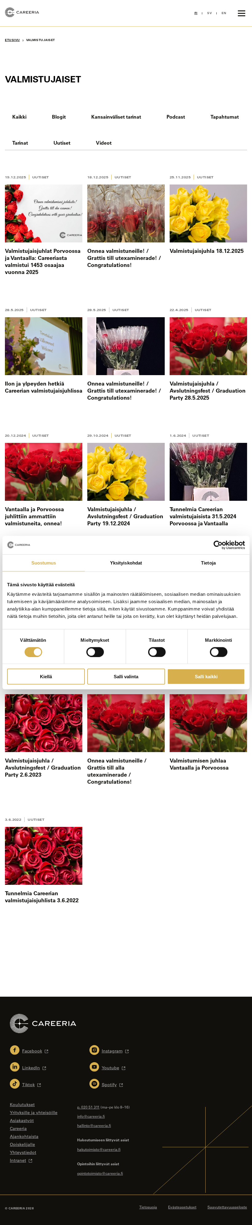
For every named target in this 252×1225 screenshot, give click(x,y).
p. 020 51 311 (88, 1107)
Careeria (18, 1128)
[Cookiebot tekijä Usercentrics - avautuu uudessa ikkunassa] (218, 545)
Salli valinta (126, 676)
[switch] (95, 652)
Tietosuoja (148, 1206)
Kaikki (19, 116)
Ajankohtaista (24, 1136)
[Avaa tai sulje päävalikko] (241, 13)
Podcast (176, 116)
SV (209, 13)
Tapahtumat (225, 116)
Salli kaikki (206, 676)
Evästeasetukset (182, 1206)
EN (224, 13)
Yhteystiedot (23, 1152)
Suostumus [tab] (43, 562)
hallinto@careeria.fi (94, 1125)
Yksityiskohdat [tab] (126, 562)
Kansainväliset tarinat (116, 116)
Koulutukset (22, 1104)
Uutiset (61, 142)
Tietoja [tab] (208, 562)
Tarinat (20, 142)
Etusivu (12, 40)
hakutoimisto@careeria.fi (98, 1149)
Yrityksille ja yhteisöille (33, 1112)
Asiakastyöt (22, 1120)
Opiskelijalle (22, 1144)
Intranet (18, 1160)
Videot (104, 142)
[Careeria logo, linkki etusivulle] (22, 13)
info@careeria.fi (91, 1116)
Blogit (59, 116)
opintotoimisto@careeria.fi (100, 1173)
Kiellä (46, 676)
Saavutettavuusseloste (227, 1206)
